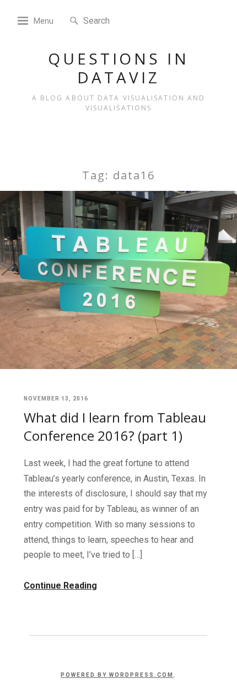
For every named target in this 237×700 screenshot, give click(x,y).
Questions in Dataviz (118, 68)
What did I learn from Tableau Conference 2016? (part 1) (115, 426)
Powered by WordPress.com (117, 675)
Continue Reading (60, 585)
